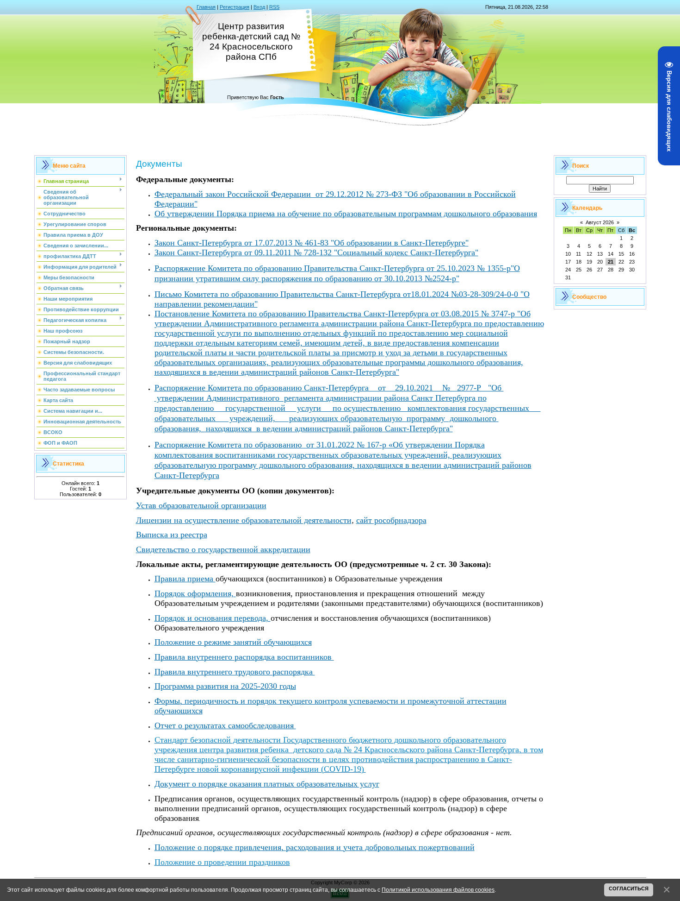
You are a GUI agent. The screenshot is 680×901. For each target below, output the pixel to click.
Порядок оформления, (194, 593)
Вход (259, 7)
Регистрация (234, 7)
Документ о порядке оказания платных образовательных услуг (267, 783)
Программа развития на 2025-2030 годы (225, 686)
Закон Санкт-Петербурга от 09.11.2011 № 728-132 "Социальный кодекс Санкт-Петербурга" (316, 252)
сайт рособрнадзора (391, 520)
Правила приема (185, 578)
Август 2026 (600, 222)
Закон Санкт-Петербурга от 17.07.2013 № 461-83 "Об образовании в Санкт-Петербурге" (312, 242)
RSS (274, 7)
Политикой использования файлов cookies (438, 890)
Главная (206, 7)
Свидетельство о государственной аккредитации (223, 549)
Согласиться (629, 888)
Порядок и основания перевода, (213, 618)
